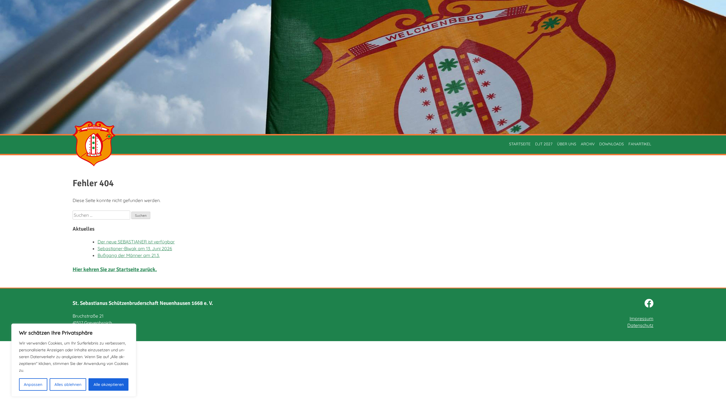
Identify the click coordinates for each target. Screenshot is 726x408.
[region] (73, 360)
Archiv (588, 143)
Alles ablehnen (67, 384)
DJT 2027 (543, 143)
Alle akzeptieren (109, 384)
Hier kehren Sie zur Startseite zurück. (115, 269)
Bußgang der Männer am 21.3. (129, 255)
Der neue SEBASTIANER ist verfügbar (136, 242)
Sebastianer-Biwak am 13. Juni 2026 (135, 248)
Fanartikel (639, 143)
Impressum (641, 318)
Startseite (520, 143)
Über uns (566, 143)
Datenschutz (640, 325)
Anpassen (33, 384)
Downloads (611, 143)
